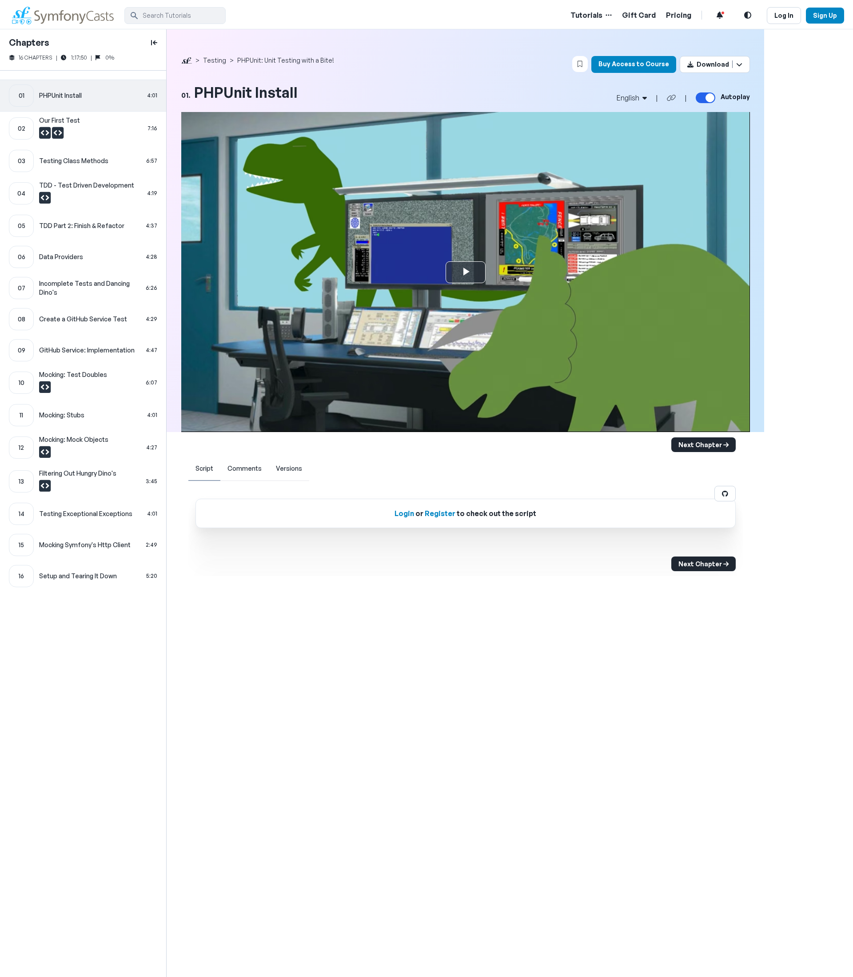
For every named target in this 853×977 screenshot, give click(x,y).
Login (404, 513)
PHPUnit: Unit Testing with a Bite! (285, 60)
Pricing (678, 15)
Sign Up (825, 15)
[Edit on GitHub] (725, 493)
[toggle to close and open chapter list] (154, 42)
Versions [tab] (289, 468)
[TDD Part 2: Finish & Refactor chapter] (83, 226)
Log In (783, 15)
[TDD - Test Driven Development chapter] (83, 193)
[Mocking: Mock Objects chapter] (83, 447)
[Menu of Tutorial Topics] (608, 15)
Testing (214, 60)
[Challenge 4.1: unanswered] (45, 200)
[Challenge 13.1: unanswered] (45, 488)
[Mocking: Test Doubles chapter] (83, 382)
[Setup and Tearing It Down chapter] (83, 576)
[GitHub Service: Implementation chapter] (83, 350)
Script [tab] (204, 468)
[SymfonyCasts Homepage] (66, 15)
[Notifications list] (720, 15)
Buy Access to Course (633, 64)
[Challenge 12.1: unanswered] (45, 454)
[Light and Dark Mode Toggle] (748, 15)
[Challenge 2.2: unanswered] (58, 135)
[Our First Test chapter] (83, 128)
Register (440, 513)
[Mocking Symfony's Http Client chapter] (83, 545)
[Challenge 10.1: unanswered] (45, 389)
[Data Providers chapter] (83, 257)
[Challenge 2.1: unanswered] (45, 135)
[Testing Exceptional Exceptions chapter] (83, 514)
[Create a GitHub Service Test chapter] (83, 319)
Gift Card (639, 15)
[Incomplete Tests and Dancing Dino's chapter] (83, 288)
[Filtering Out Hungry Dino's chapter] (83, 481)
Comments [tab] (244, 468)
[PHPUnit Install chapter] (83, 95)
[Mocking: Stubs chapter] (83, 415)
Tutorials (586, 15)
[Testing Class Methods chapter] (83, 161)
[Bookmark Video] (580, 64)
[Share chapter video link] (671, 97)
